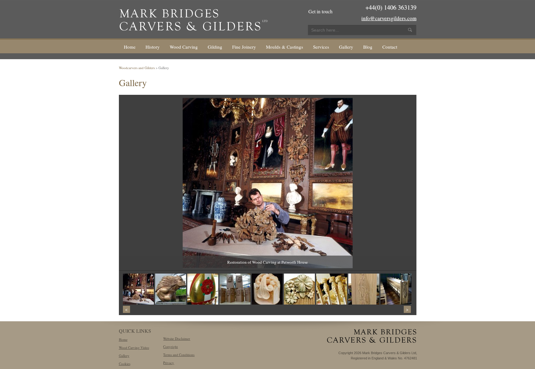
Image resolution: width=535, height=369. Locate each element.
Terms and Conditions (178, 354)
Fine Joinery (244, 47)
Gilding (215, 47)
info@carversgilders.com (388, 18)
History (153, 47)
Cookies (124, 363)
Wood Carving (184, 47)
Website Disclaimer (176, 338)
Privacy (168, 362)
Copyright (170, 346)
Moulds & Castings (284, 47)
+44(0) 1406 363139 (390, 7)
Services (321, 47)
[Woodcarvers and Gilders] (193, 18)
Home (130, 47)
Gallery (346, 47)
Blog (367, 47)
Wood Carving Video (134, 347)
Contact (389, 47)
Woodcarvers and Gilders (137, 67)
